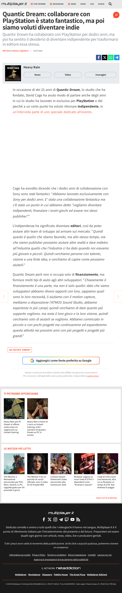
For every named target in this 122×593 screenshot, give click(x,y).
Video (83, 4)
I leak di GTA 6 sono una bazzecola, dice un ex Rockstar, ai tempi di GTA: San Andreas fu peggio (106, 482)
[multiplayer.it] (61, 513)
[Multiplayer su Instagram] (55, 519)
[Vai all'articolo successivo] (4, 296)
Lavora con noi (104, 554)
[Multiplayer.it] (14, 4)
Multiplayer (21, 574)
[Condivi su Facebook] (98, 57)
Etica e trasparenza (77, 554)
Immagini (100, 74)
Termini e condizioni (56, 554)
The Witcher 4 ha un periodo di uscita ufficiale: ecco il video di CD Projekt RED (37, 480)
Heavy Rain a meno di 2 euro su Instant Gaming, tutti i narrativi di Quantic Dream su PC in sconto (37, 428)
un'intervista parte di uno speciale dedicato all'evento (52, 112)
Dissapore (47, 574)
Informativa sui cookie (19, 554)
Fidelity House (61, 574)
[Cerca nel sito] (110, 4)
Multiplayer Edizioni (97, 574)
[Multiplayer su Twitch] (67, 519)
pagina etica (92, 375)
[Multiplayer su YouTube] (72, 519)
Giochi (101, 4)
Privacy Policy (38, 554)
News (37, 74)
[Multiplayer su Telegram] (61, 519)
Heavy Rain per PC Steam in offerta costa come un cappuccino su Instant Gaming (12, 427)
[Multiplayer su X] (49, 519)
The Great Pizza (77, 574)
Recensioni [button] (58, 4)
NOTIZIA (6, 50)
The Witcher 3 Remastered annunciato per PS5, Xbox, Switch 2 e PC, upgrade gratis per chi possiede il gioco (14, 483)
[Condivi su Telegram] (116, 57)
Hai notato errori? (19, 349)
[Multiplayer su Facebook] (44, 519)
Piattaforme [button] (40, 4)
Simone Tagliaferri (20, 50)
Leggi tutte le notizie (106, 498)
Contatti (92, 554)
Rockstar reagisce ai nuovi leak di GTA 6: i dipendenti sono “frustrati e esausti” (84, 480)
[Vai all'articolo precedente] (118, 296)
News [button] (73, 4)
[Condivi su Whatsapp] (110, 57)
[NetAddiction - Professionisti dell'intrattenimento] (68, 568)
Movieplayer (34, 574)
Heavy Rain (32, 67)
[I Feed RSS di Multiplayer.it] (78, 519)
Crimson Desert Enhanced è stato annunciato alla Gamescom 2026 (59, 480)
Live (92, 4)
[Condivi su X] (104, 57)
